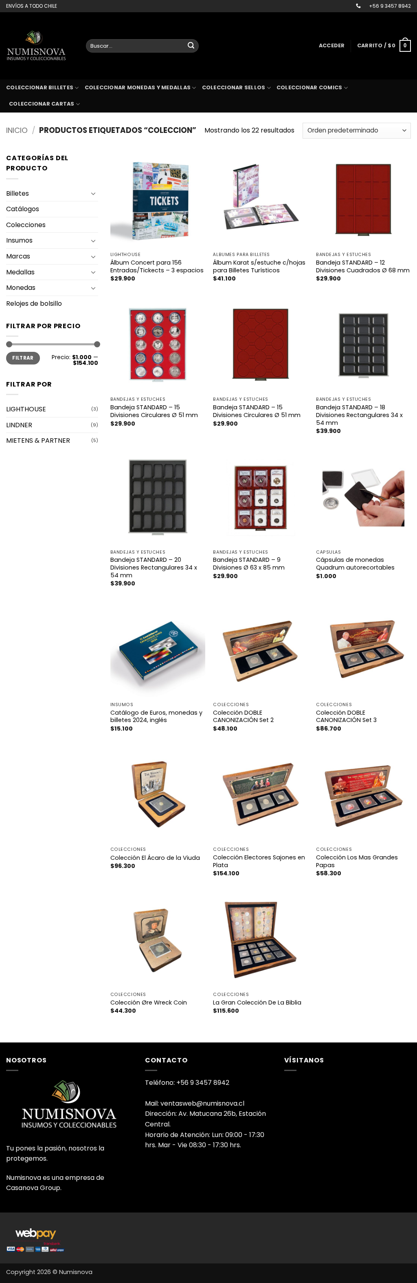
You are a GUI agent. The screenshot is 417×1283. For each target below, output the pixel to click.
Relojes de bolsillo (34, 303)
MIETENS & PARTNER (38, 440)
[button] (332, 46)
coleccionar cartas (42, 103)
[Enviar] (191, 46)
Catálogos (22, 209)
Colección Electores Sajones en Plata (259, 861)
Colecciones (26, 225)
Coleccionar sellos (234, 87)
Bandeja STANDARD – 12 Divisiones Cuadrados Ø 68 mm (363, 266)
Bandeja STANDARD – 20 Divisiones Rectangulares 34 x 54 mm (153, 567)
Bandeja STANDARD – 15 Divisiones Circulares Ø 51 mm (154, 411)
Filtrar (23, 358)
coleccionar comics (309, 87)
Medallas (20, 272)
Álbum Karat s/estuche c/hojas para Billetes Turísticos (259, 266)
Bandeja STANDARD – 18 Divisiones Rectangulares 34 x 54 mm (359, 415)
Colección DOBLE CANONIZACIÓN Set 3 (346, 716)
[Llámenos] (358, 6)
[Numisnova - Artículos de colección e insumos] (40, 45)
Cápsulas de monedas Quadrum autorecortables (355, 563)
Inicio (17, 130)
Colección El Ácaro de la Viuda (155, 858)
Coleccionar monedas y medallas (138, 87)
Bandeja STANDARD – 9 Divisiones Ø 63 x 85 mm (249, 563)
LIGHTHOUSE (26, 409)
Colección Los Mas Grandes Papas (357, 861)
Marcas (18, 256)
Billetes (17, 193)
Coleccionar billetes (39, 87)
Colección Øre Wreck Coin (148, 1003)
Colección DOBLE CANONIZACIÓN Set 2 (243, 716)
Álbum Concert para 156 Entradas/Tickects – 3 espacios (157, 266)
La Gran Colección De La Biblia (257, 1003)
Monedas (20, 287)
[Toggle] (93, 193)
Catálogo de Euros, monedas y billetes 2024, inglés (156, 716)
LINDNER (19, 425)
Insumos (19, 240)
